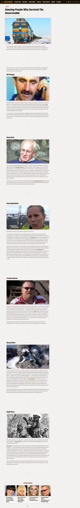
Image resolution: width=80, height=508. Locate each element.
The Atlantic (39, 249)
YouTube (47, 99)
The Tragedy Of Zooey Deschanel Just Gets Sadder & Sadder (10, 499)
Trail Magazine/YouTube (45, 162)
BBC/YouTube (46, 228)
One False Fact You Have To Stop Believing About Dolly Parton (22, 499)
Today (35, 311)
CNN (46, 104)
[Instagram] (70, 1)
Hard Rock (24, 2)
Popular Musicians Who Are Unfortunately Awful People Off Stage (45, 499)
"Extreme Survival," (19, 167)
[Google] (76, 1)
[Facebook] (66, 1)
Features (58, 2)
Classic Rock (17, 2)
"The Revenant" (17, 441)
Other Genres (32, 2)
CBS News (33, 237)
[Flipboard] (74, 1)
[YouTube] (68, 1)
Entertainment (46, 2)
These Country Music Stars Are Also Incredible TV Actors (33, 499)
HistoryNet (9, 445)
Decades (39, 2)
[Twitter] (72, 1)
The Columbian (31, 378)
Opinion (53, 2)
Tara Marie (8, 15)
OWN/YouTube (46, 303)
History (6, 6)
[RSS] (78, 1)
